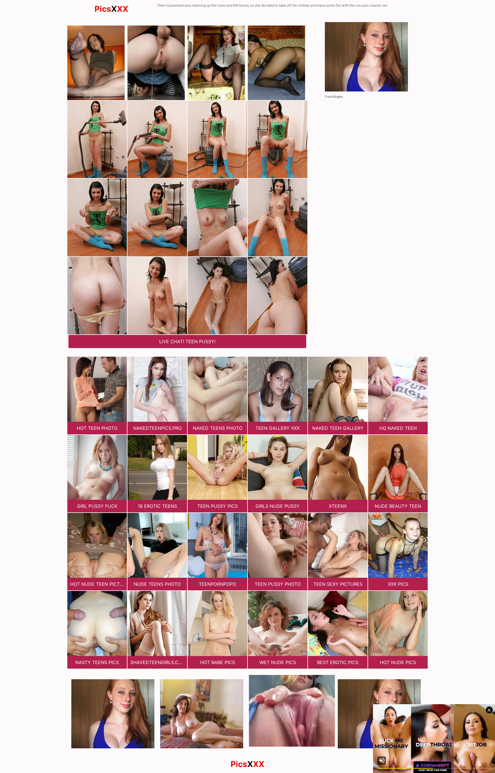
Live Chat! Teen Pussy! (187, 341)
